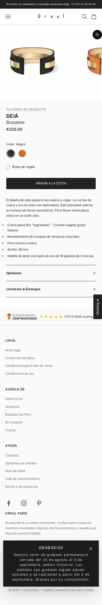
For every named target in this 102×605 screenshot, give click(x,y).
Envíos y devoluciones (21, 487)
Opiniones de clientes (21, 463)
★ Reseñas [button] (98, 307)
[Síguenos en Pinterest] (39, 503)
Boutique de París (18, 414)
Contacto (12, 455)
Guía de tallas (15, 471)
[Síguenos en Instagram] (23, 503)
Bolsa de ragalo (23, 167)
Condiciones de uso (19, 373)
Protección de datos (20, 358)
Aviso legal (13, 350)
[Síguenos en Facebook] (8, 503)
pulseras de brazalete (26, 109)
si (6, 167)
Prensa (10, 430)
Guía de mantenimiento (22, 479)
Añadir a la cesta (51, 183)
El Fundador (14, 422)
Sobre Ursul (14, 399)
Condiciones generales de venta (29, 366)
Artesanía (12, 406)
